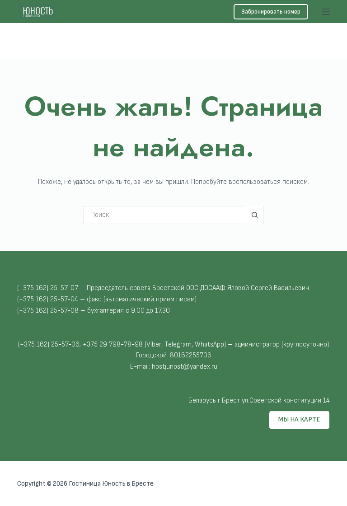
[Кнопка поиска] (254, 215)
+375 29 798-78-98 (48, 37)
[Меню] (326, 12)
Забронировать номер (270, 11)
